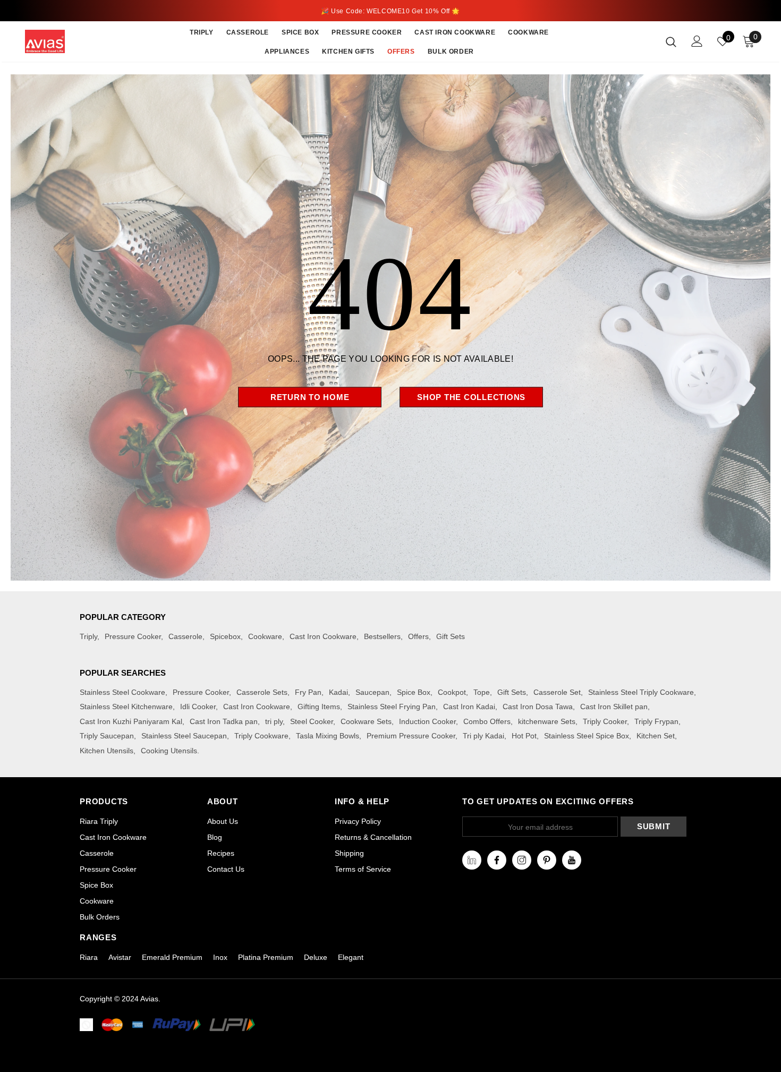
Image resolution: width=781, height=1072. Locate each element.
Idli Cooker (198, 706)
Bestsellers (382, 636)
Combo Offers (487, 721)
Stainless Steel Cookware (122, 692)
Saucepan (372, 692)
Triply (88, 636)
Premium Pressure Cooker (411, 735)
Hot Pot (524, 735)
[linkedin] (471, 860)
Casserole (185, 636)
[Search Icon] (671, 41)
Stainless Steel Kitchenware (126, 706)
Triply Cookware (261, 735)
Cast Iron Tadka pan (224, 721)
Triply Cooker (605, 721)
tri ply (274, 721)
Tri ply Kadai (483, 735)
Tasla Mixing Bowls (327, 735)
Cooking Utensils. (170, 750)
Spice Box (413, 692)
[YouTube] (571, 860)
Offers (418, 636)
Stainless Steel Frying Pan (391, 706)
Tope (481, 692)
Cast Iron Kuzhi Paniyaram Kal (131, 721)
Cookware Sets (366, 721)
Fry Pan (308, 692)
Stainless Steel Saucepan (184, 735)
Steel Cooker (311, 721)
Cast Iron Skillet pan (614, 706)
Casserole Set (557, 692)
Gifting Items (319, 706)
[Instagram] (521, 860)
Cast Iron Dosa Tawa (538, 706)
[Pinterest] (546, 860)
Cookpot (452, 692)
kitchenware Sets (546, 721)
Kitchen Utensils (106, 750)
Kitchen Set (655, 735)
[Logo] (58, 41)
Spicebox (225, 636)
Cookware (265, 636)
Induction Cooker (427, 721)
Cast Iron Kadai (469, 706)
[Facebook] (496, 860)
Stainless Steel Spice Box (586, 735)
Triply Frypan (656, 721)
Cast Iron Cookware (323, 636)
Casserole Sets (261, 692)
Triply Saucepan (107, 735)
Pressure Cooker (133, 636)
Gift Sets (450, 636)
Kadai (338, 692)
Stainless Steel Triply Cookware (641, 692)
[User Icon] (697, 41)
